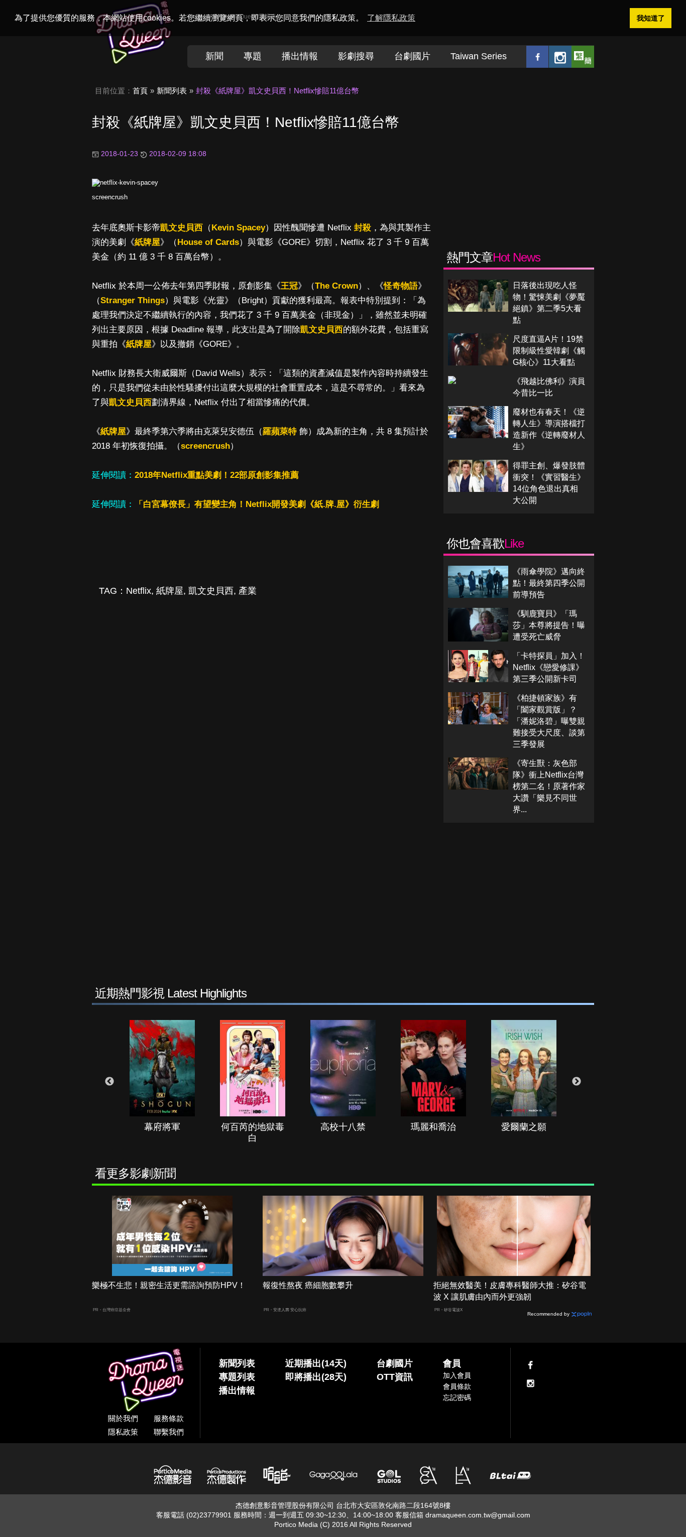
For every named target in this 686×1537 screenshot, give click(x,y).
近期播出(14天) (316, 1363)
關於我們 (123, 1418)
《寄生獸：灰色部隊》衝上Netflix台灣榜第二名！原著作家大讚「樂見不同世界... (549, 786)
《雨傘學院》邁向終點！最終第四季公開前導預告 (549, 583)
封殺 (362, 227)
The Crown (336, 286)
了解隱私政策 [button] (391, 18)
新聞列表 (172, 90)
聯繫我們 (169, 1432)
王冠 (289, 286)
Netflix (138, 591)
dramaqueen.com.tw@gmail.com (477, 1515)
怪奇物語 (401, 286)
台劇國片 (412, 56)
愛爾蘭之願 (523, 1127)
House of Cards (208, 242)
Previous (109, 1082)
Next (576, 1082)
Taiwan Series (478, 56)
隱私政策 (123, 1432)
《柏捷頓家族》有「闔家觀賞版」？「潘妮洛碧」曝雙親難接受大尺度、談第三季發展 (549, 721)
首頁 (140, 90)
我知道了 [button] (651, 18)
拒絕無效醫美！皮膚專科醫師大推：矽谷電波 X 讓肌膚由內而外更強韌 (509, 1291)
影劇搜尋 (356, 56)
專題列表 (237, 1377)
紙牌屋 (147, 242)
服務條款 (169, 1418)
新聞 (214, 56)
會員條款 (457, 1386)
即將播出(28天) (316, 1377)
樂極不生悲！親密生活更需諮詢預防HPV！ (169, 1285)
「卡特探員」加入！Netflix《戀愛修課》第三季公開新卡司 (549, 667)
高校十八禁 (343, 1127)
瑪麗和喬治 (433, 1127)
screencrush (110, 197)
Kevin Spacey (238, 227)
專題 (253, 56)
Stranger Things (132, 300)
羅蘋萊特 (280, 431)
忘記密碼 (457, 1397)
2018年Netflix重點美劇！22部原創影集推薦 (217, 475)
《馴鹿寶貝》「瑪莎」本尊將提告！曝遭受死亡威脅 (549, 625)
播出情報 (300, 56)
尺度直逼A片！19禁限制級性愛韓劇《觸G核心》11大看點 (549, 350)
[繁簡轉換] (582, 56)
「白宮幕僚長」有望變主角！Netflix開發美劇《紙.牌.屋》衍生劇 (257, 504)
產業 (248, 591)
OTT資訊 (395, 1377)
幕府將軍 (162, 1127)
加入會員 (457, 1375)
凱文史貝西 (181, 227)
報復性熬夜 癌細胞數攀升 (308, 1285)
